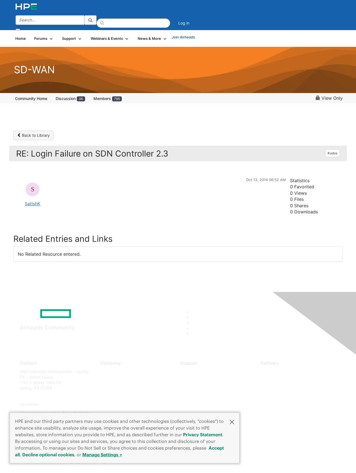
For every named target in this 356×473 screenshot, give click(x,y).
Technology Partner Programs (288, 396)
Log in (183, 23)
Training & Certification (200, 388)
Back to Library (35, 135)
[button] (232, 421)
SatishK (32, 203)
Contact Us (110, 388)
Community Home (31, 98)
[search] (90, 20)
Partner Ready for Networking (288, 388)
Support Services (196, 371)
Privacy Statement (202, 434)
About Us (108, 371)
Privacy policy (113, 404)
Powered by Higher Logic (258, 462)
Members (106, 98)
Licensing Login (194, 404)
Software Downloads (199, 396)
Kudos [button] (332, 153)
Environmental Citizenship (123, 396)
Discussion (69, 98)
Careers (107, 379)
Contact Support (195, 379)
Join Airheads (183, 37)
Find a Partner (273, 371)
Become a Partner (277, 379)
